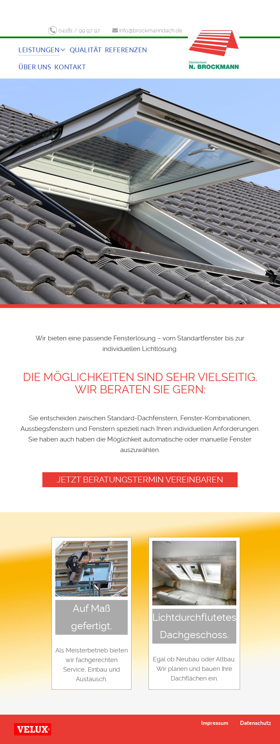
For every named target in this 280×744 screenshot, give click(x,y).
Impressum (214, 723)
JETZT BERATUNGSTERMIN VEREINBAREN (140, 480)
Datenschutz (255, 723)
